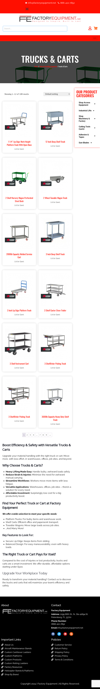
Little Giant (19, 149)
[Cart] (95, 28)
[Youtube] (65, 634)
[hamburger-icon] (95, 38)
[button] (27, 9)
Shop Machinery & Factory (84, 118)
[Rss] (71, 634)
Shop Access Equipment (84, 103)
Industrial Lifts (85, 110)
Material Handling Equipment (48, 66)
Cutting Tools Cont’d (84, 127)
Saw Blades (84, 143)
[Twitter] (59, 634)
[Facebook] (53, 634)
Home (36, 66)
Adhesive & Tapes (84, 135)
